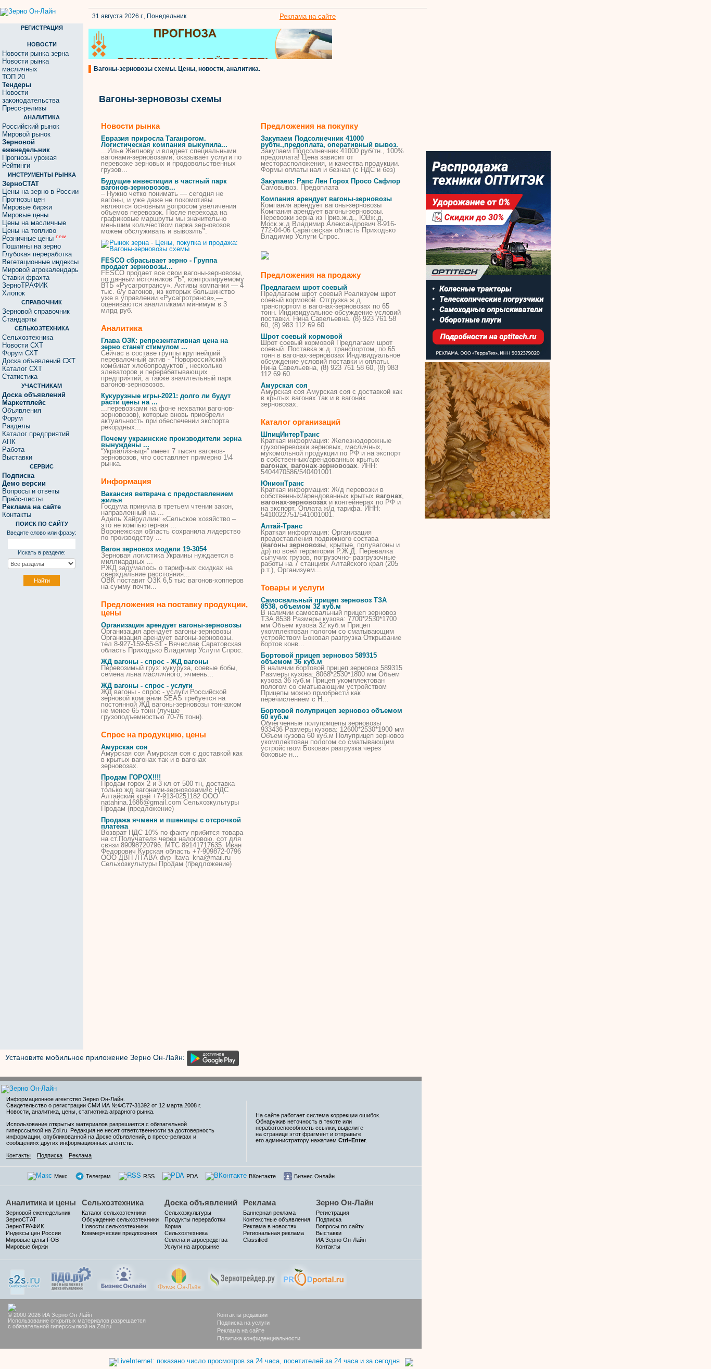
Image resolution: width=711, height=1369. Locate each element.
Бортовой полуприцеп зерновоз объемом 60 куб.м (331, 714)
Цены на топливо (29, 231)
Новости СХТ (22, 345)
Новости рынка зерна (35, 53)
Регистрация (332, 1213)
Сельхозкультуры (187, 1213)
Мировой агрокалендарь (40, 270)
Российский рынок (30, 126)
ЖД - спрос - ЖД (154, 661)
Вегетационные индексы (40, 262)
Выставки (17, 457)
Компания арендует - (326, 199)
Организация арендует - (171, 625)
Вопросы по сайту (340, 1226)
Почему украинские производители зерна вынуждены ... (171, 442)
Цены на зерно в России (40, 191)
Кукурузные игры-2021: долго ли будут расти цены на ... (166, 399)
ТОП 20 (13, 77)
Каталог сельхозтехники (114, 1213)
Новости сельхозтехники (115, 1226)
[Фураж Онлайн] (179, 1276)
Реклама (80, 1155)
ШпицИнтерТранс (290, 434)
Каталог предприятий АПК (35, 438)
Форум (12, 418)
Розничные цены (34, 238)
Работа (13, 449)
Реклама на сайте (308, 16)
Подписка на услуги (243, 1322)
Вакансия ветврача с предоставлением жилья (167, 497)
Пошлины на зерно (31, 246)
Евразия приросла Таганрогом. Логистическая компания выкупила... (164, 141)
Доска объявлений (200, 1202)
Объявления (21, 410)
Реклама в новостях (270, 1226)
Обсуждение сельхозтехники (120, 1219)
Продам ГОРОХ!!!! (131, 777)
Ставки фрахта (25, 277)
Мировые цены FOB (32, 1240)
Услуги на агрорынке (191, 1246)
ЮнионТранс (282, 483)
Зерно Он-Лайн (345, 1202)
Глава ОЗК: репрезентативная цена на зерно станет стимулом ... (164, 344)
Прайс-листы (22, 499)
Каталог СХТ (22, 369)
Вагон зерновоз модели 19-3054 (154, 549)
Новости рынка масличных (25, 65)
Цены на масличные (34, 223)
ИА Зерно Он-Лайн (341, 1240)
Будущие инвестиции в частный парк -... (164, 184)
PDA (192, 1176)
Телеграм (98, 1176)
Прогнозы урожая (29, 158)
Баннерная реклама (269, 1213)
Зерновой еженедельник (38, 1213)
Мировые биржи (27, 207)
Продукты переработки (194, 1219)
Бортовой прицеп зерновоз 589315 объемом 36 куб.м (319, 658)
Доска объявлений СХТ (38, 361)
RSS (149, 1176)
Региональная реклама (273, 1233)
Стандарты (19, 319)
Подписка (49, 1155)
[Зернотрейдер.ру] (242, 1276)
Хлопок (13, 293)
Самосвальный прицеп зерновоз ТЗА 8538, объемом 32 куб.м (324, 603)
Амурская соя (124, 747)
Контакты (16, 515)
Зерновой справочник (36, 311)
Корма (172, 1226)
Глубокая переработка (37, 254)
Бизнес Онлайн (314, 1176)
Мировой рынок (26, 134)
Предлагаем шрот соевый (304, 287)
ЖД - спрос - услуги (147, 685)
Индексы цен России (33, 1233)
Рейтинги (16, 165)
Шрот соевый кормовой (301, 336)
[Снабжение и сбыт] (25, 1279)
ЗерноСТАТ (21, 1219)
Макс (61, 1176)
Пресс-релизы (24, 108)
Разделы (16, 426)
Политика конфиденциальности (258, 1338)
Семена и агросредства (195, 1240)
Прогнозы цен (23, 199)
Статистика (19, 376)
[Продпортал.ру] (314, 1276)
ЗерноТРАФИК (25, 285)
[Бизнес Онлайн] (123, 1276)
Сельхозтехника (27, 337)
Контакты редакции (242, 1315)
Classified (255, 1240)
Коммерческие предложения (119, 1233)
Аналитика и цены (41, 1202)
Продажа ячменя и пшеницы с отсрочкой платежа (171, 823)
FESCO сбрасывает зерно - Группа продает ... (159, 263)
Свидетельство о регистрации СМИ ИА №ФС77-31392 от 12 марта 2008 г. (103, 1105)
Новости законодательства (30, 96)
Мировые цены (25, 215)
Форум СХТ (20, 353)
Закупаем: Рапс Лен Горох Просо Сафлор (330, 181)
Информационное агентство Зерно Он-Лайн (64, 1099)
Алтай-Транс (281, 526)
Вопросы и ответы (30, 491)
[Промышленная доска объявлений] (71, 1277)
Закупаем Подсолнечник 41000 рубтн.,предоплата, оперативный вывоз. (329, 141)
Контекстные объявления (276, 1219)
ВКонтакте (262, 1176)
